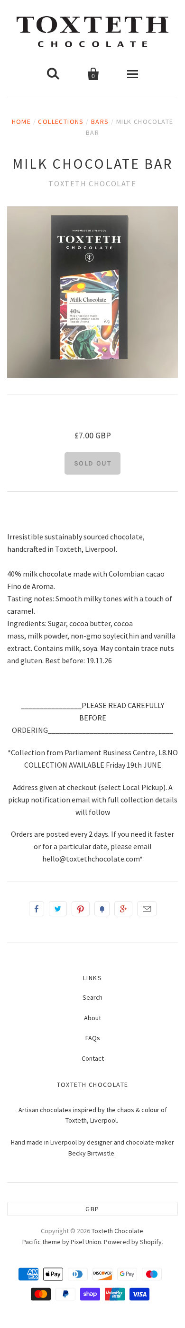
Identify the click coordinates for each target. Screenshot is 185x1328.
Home (21, 121)
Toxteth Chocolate (92, 183)
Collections (60, 121)
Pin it (81, 908)
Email (147, 908)
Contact (93, 1058)
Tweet (58, 908)
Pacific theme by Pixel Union (61, 1241)
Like (36, 908)
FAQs (92, 1038)
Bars (100, 121)
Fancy (102, 908)
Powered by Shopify (133, 1241)
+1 (123, 908)
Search (92, 997)
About (92, 1018)
